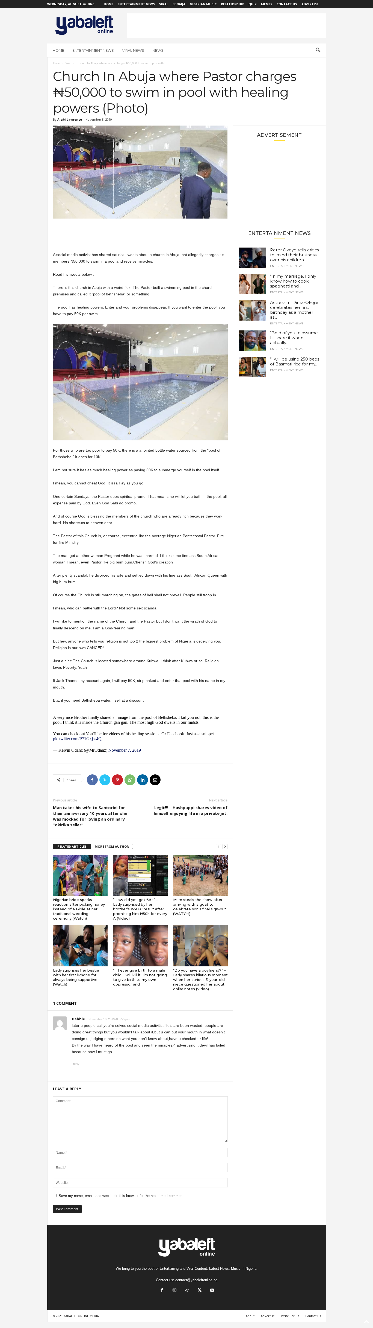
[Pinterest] (117, 779)
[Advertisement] (226, 25)
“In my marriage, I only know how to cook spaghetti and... (293, 281)
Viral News (133, 50)
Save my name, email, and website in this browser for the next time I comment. (122, 1196)
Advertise (309, 4)
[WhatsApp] (130, 779)
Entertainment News (136, 4)
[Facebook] (92, 779)
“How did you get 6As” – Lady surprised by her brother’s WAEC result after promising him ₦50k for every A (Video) (140, 908)
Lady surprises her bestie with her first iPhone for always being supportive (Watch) (76, 977)
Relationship (232, 4)
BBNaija (179, 4)
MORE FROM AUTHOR (112, 846)
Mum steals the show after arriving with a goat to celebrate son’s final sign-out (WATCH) (199, 906)
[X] (104, 779)
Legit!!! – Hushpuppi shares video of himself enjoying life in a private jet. (190, 810)
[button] (318, 50)
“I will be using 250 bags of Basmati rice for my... (294, 361)
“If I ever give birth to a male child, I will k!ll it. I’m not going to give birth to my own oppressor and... (140, 977)
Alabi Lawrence (69, 119)
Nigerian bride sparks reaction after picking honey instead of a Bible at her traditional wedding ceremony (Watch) (79, 908)
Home (108, 4)
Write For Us (290, 1316)
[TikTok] (187, 1291)
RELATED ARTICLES (72, 846)
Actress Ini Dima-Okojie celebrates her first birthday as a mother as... (294, 310)
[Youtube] (211, 1291)
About (250, 1316)
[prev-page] (218, 847)
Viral (163, 4)
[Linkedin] (142, 779)
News (158, 50)
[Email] (155, 779)
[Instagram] (174, 1291)
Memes (266, 4)
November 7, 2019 (124, 750)
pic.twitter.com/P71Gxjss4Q (77, 738)
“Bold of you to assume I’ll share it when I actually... (294, 337)
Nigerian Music (203, 4)
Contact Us (287, 4)
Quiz (252, 4)
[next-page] (225, 847)
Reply (75, 1063)
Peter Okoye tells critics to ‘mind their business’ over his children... (294, 254)
